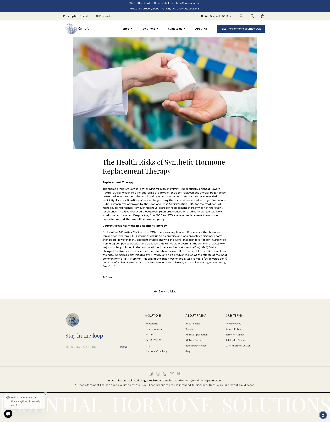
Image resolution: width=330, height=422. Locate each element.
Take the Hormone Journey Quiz (240, 28)
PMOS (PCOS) (153, 340)
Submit (123, 347)
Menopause (151, 323)
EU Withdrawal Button (238, 345)
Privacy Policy (233, 323)
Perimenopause (154, 329)
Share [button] (109, 277)
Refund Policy (233, 329)
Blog (187, 351)
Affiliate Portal (193, 340)
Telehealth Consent (237, 340)
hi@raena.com (214, 380)
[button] (241, 16)
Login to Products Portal (123, 380)
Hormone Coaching (156, 351)
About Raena (192, 323)
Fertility (149, 334)
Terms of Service (235, 334)
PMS (147, 345)
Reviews (189, 329)
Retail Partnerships (195, 345)
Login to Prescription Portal (159, 380)
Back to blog (168, 291)
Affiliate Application (196, 334)
